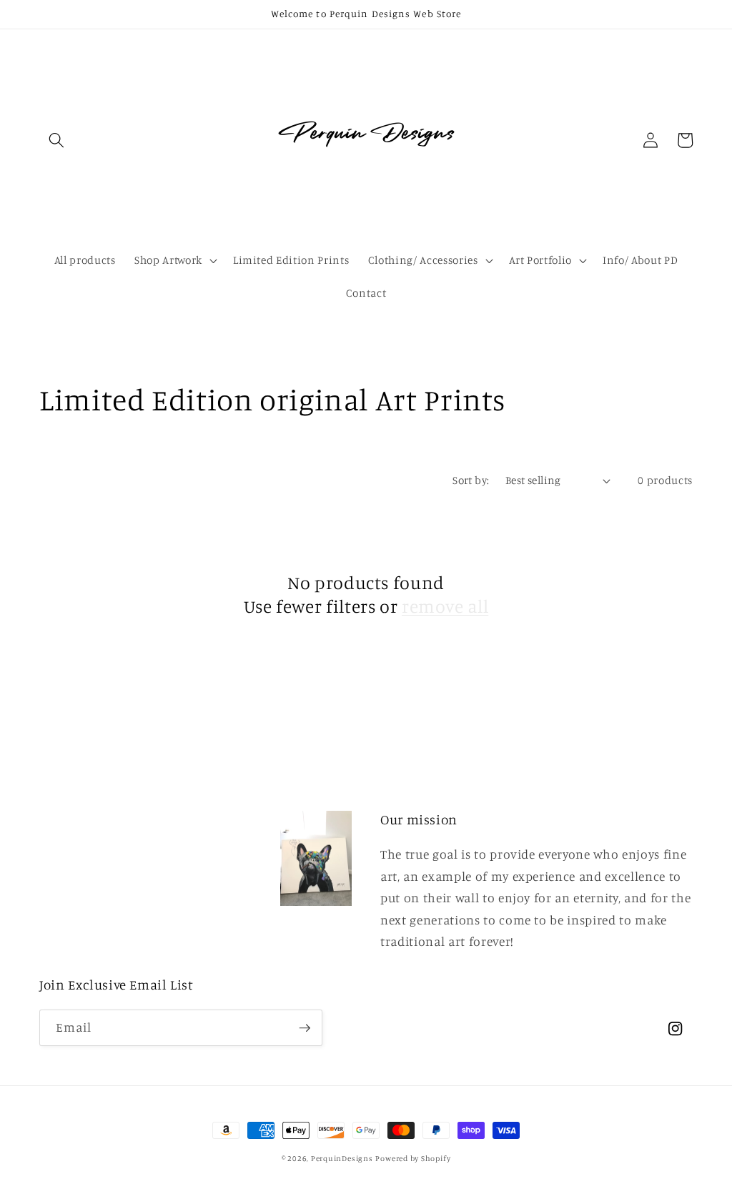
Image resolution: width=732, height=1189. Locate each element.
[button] (56, 140)
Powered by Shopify (412, 1158)
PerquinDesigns (342, 1158)
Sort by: (471, 480)
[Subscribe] (304, 1028)
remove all (445, 606)
